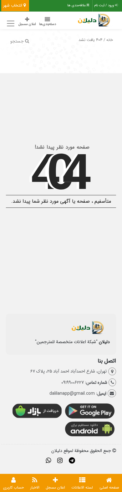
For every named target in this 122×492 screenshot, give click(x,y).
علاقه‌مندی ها (77, 5)
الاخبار (34, 487)
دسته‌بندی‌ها (47, 24)
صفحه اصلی (109, 487)
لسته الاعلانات (82, 487)
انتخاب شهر (13, 5)
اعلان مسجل (27, 24)
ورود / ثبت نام (104, 5)
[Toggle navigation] (10, 23)
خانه (109, 40)
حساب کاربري (13, 487)
